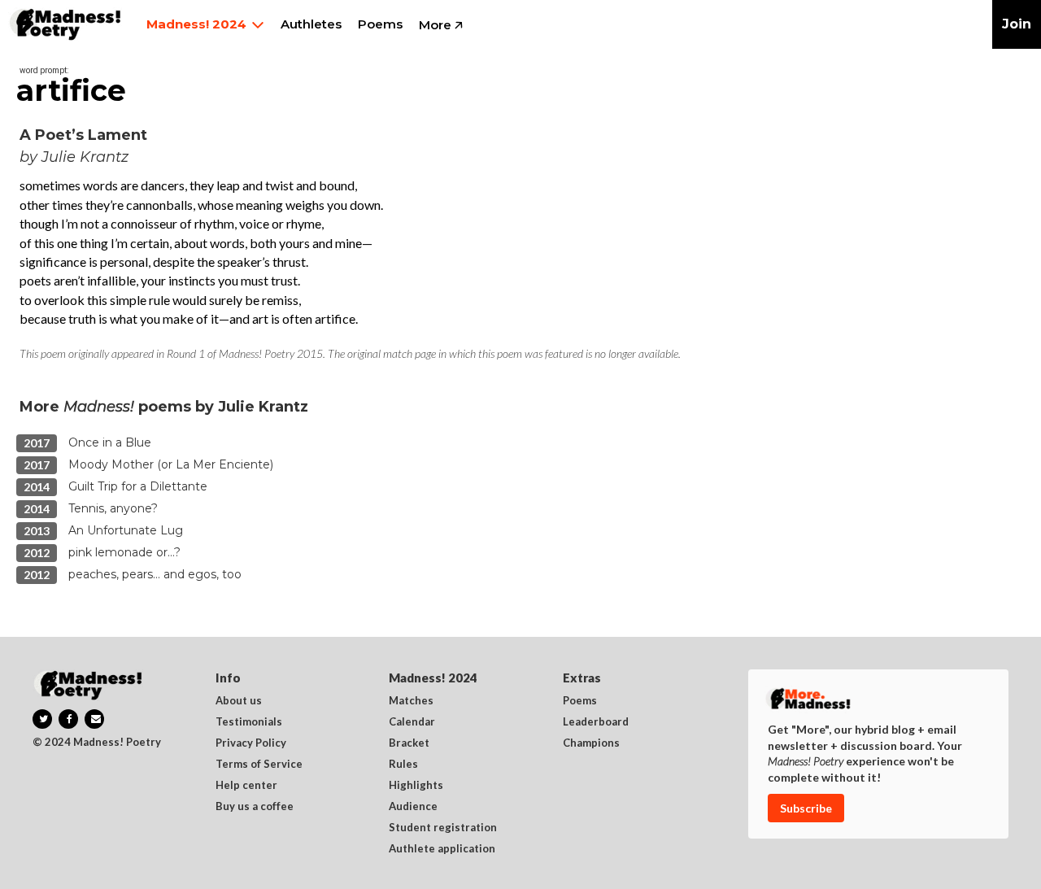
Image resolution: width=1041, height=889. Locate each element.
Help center (246, 785)
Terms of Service (259, 764)
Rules (403, 764)
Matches (411, 701)
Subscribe (806, 808)
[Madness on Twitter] (42, 719)
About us (239, 701)
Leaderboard (596, 722)
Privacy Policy (251, 743)
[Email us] (94, 719)
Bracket (409, 743)
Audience (413, 807)
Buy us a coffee (255, 807)
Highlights (416, 785)
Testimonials (249, 722)
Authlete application (442, 849)
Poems (580, 701)
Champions (591, 743)
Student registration (443, 828)
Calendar (412, 722)
